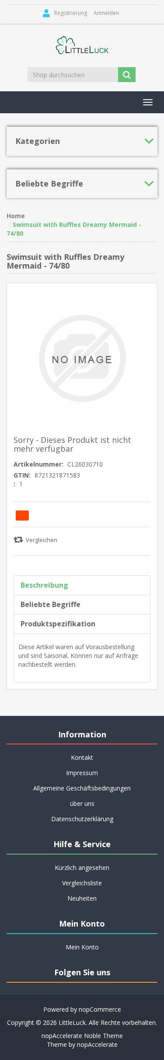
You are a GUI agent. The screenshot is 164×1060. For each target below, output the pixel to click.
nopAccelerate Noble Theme (82, 1035)
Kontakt (82, 757)
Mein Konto (82, 947)
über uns (82, 803)
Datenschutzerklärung (82, 819)
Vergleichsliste (82, 883)
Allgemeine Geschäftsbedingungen (82, 788)
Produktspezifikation (58, 624)
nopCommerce (100, 1009)
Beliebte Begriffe (50, 604)
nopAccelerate (97, 1044)
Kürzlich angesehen (82, 867)
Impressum (82, 773)
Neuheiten (82, 898)
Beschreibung (44, 585)
